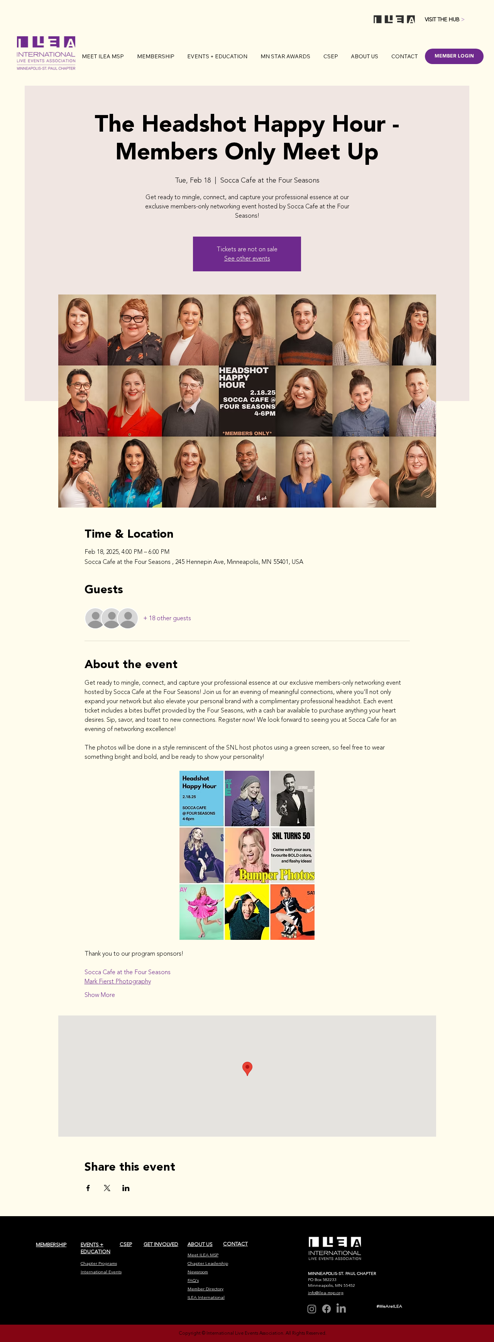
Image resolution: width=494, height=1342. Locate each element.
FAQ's (193, 1280)
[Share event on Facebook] (88, 1188)
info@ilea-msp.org (325, 1293)
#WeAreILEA (389, 1306)
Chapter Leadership (208, 1263)
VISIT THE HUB (445, 19)
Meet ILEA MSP (203, 1255)
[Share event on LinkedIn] (126, 1188)
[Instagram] (312, 1309)
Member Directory (205, 1289)
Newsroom (198, 1272)
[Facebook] (326, 1309)
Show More (100, 995)
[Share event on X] (107, 1188)
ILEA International (206, 1297)
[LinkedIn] (341, 1309)
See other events (247, 258)
